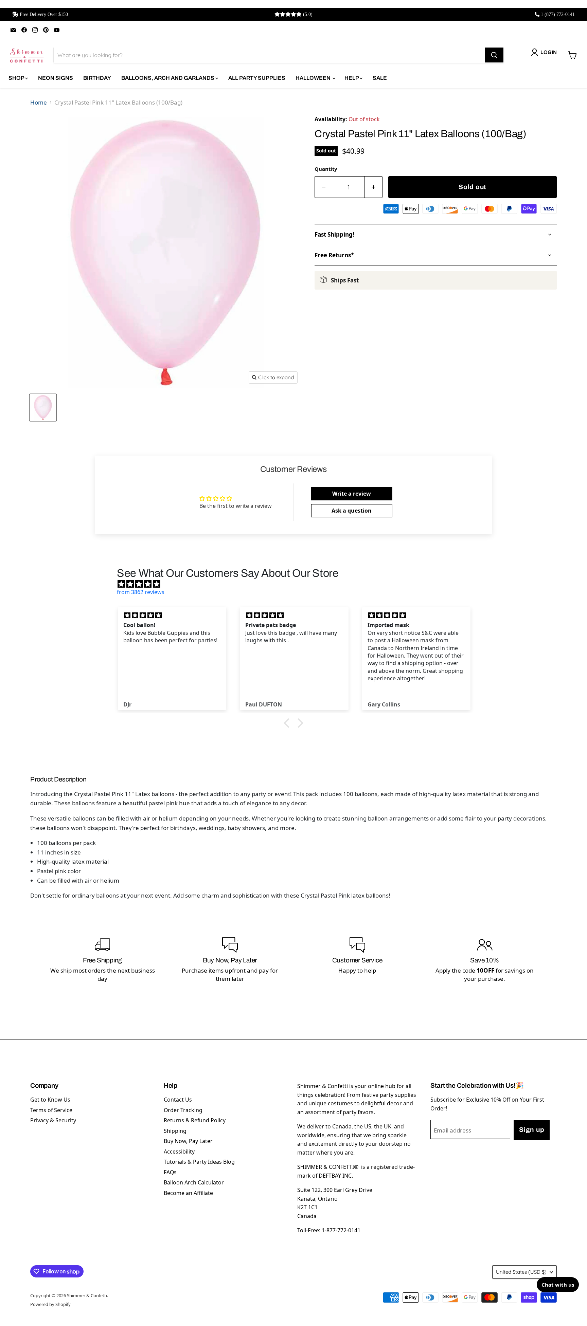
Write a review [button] (351, 493)
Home (38, 102)
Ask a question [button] (352, 510)
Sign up (531, 1129)
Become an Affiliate (188, 1193)
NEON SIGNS (55, 78)
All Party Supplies (256, 78)
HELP (352, 78)
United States (521, 1272)
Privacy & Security (53, 1120)
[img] (297, 584)
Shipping (175, 1131)
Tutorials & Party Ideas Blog (199, 1161)
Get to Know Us (50, 1099)
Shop (16, 78)
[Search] (494, 55)
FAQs (170, 1172)
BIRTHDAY (97, 78)
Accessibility (179, 1151)
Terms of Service (51, 1110)
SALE (380, 78)
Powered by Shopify (50, 1304)
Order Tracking (183, 1110)
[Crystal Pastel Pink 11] (43, 407)
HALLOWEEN (314, 78)
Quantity (326, 168)
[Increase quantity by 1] (373, 187)
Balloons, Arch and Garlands (168, 78)
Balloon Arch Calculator (194, 1182)
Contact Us (178, 1099)
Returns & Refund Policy (195, 1120)
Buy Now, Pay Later (188, 1141)
